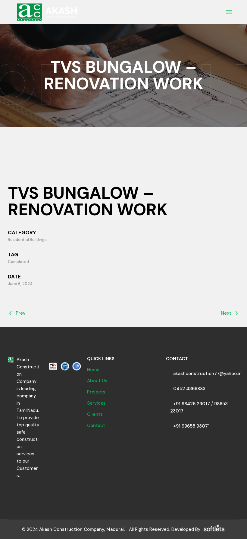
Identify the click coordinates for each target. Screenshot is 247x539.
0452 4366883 (189, 389)
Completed (18, 261)
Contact (96, 425)
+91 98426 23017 (191, 404)
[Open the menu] (229, 12)
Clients (95, 414)
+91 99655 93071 (191, 426)
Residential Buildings (27, 239)
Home (93, 370)
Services (96, 403)
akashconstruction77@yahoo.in (207, 374)
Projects (96, 392)
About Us (97, 381)
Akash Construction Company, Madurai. (82, 529)
